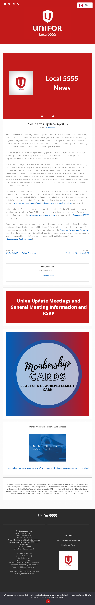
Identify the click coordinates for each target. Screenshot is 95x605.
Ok (48, 601)
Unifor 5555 (50, 127)
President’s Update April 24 (77, 253)
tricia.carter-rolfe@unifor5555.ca (26, 565)
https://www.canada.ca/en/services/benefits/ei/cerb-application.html (43, 203)
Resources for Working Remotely (74, 230)
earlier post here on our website (42, 215)
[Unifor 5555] (47, 37)
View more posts (47, 276)
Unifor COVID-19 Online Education (21, 253)
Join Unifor (68, 536)
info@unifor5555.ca (32, 540)
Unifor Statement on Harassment (68, 540)
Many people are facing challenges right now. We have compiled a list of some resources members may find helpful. (47, 468)
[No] (92, 598)
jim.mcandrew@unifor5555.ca (19, 239)
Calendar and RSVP (80, 215)
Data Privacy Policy (68, 545)
